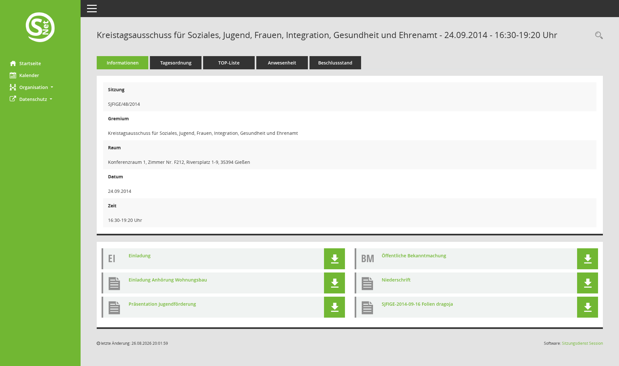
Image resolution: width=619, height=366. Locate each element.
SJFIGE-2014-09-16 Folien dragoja (417, 304)
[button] (40, 87)
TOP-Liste (229, 63)
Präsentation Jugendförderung (162, 304)
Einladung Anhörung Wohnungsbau (168, 280)
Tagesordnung (176, 63)
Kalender (29, 75)
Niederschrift (396, 280)
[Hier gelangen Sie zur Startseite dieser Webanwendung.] (40, 28)
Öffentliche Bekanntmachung (414, 255)
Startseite (30, 63)
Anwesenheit (282, 63)
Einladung (140, 255)
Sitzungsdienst (582, 343)
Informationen (123, 63)
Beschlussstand (335, 63)
